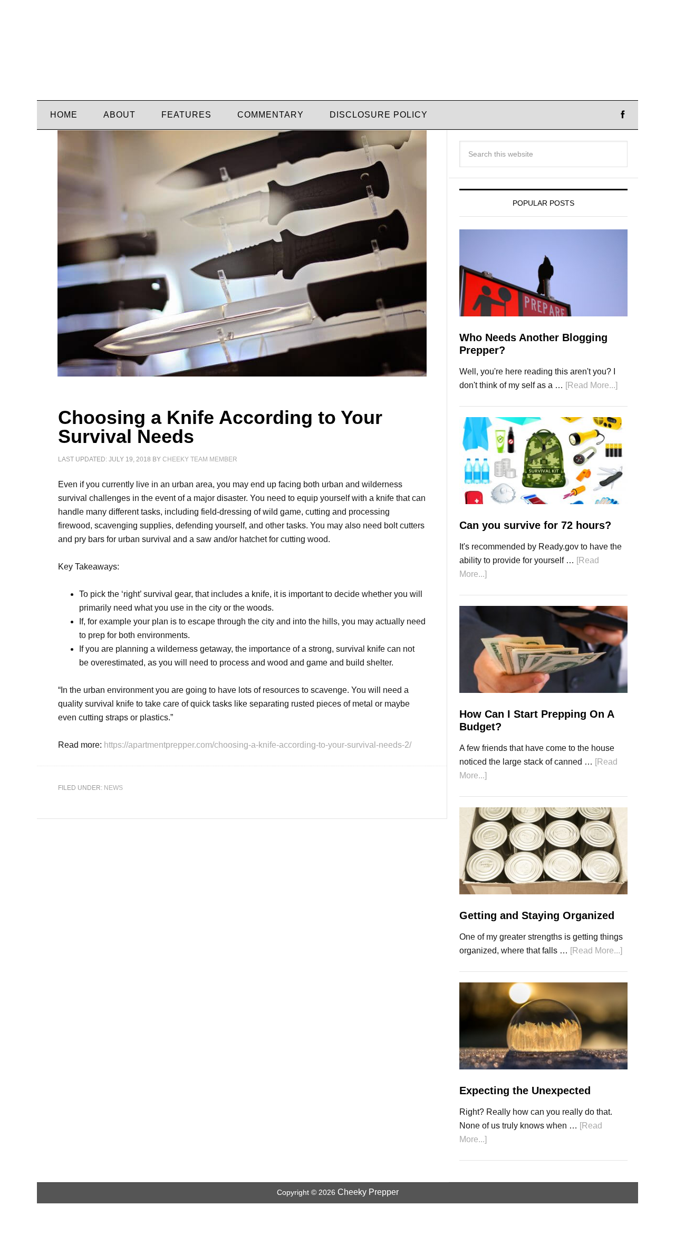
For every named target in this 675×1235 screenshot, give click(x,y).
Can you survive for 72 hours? (535, 525)
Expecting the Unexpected (525, 1090)
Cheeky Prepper (126, 55)
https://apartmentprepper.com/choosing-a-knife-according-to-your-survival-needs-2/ (257, 744)
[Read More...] (591, 385)
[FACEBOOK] (623, 115)
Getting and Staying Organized (536, 915)
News (113, 788)
